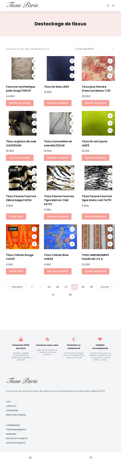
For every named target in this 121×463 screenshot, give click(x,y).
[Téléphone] (91, 457)
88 (70, 294)
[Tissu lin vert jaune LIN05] (98, 123)
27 (66, 286)
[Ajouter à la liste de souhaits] (34, 60)
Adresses (11, 434)
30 (91, 286)
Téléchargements (16, 429)
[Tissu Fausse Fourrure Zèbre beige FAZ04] (22, 178)
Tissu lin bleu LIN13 (56, 87)
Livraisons (12, 410)
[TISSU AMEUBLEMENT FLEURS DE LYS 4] (98, 236)
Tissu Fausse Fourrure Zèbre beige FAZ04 (21, 198)
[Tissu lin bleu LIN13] (60, 68)
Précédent (17, 287)
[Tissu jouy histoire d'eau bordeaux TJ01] (98, 68)
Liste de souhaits (16, 443)
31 (53, 294)
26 (57, 286)
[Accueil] (30, 457)
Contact (11, 406)
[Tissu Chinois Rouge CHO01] (22, 236)
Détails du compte (16, 438)
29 (83, 286)
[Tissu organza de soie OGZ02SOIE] (22, 123)
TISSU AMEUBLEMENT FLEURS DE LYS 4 (95, 257)
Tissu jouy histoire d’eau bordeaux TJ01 (96, 89)
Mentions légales (16, 415)
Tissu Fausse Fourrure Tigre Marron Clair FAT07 (59, 200)
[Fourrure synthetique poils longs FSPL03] (22, 68)
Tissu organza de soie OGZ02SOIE (21, 143)
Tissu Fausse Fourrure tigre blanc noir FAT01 (97, 198)
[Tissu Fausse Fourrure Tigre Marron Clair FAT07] (60, 178)
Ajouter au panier (19, 102)
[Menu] (113, 5)
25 (49, 286)
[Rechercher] (108, 5)
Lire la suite (16, 216)
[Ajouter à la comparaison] (34, 68)
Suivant (105, 287)
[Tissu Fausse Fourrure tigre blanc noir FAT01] (98, 178)
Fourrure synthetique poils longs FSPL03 (20, 89)
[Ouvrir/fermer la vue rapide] (34, 75)
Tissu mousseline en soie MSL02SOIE (58, 143)
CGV (8, 401)
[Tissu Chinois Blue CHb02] (60, 236)
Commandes (13, 425)
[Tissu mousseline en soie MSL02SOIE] (60, 123)
